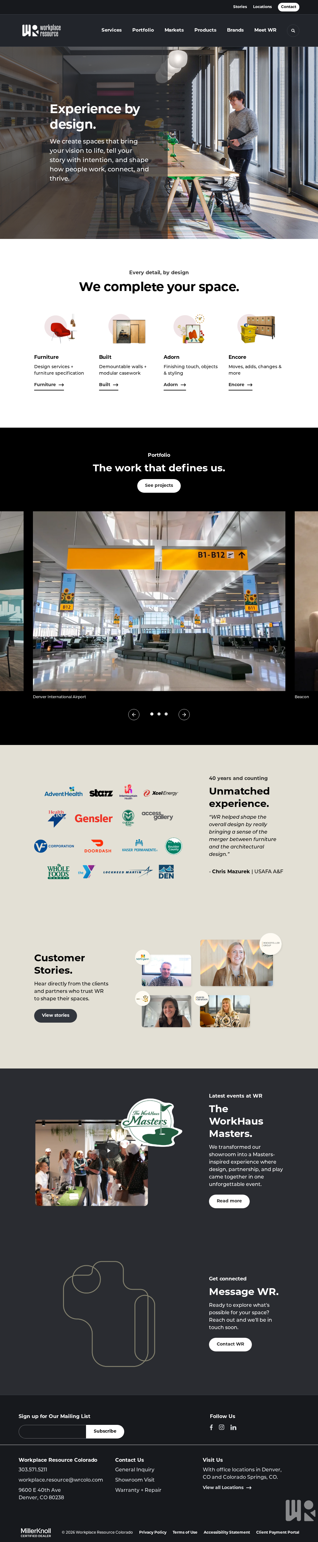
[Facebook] (211, 1427)
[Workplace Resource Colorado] (46, 31)
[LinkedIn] (233, 1427)
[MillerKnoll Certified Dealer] (36, 1532)
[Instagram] (221, 1427)
